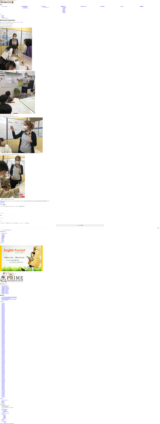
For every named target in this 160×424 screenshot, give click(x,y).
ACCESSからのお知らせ (5, 285)
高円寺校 (64, 11)
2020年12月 (3, 361)
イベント (3, 234)
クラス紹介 (3, 412)
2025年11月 (3, 311)
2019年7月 (3, 374)
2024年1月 (3, 329)
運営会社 (3, 401)
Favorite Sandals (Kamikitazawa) (6, 298)
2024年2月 (3, 328)
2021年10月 (3, 352)
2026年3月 (3, 307)
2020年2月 (3, 368)
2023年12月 (3, 330)
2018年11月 (3, 380)
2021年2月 (3, 359)
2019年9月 (3, 372)
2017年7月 (3, 394)
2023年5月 (3, 336)
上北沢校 (64, 8)
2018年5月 (3, 385)
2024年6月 (3, 325)
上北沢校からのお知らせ (5, 287)
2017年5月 (3, 396)
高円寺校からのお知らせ (5, 293)
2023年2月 (3, 338)
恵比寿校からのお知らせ (5, 290)
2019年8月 (3, 373)
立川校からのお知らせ (5, 291)
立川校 (21, 22)
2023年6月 (3, 335)
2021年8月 (3, 354)
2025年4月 (3, 316)
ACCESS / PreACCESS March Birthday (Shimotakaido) (9, 297)
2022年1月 (3, 349)
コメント (2, 213)
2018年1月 (3, 389)
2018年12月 (3, 379)
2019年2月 (3, 377)
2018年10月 (3, 381)
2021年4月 (3, 357)
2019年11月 (3, 370)
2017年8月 (3, 393)
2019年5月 (3, 375)
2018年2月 (3, 388)
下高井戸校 (64, 7)
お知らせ (3, 419)
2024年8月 (3, 323)
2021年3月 (3, 358)
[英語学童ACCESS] (6, 3)
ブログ (3, 420)
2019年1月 (3, 378)
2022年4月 (3, 347)
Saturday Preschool (4, 233)
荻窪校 (64, 10)
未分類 (3, 238)
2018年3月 (3, 387)
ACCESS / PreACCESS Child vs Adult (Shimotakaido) (9, 299)
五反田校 (3, 236)
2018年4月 (3, 386)
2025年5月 (3, 315)
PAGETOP (1, 398)
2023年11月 (3, 331)
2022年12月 (3, 340)
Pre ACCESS (25, 7)
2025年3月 (3, 317)
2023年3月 (3, 337)
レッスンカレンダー (46, 7)
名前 (1, 215)
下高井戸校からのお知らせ (6, 288)
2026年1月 (3, 309)
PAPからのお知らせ (5, 286)
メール (1, 218)
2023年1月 (3, 339)
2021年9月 (3, 353)
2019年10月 (3, 371)
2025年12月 (3, 310)
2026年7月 (3, 304)
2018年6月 (3, 384)
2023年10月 (3, 332)
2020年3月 (3, 367)
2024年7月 (3, 324)
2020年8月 (3, 364)
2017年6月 (3, 395)
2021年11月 (3, 351)
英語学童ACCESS (6, 423)
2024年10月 (3, 321)
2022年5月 (3, 346)
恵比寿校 (64, 12)
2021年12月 (3, 350)
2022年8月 (3, 343)
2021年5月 (3, 356)
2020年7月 (3, 365)
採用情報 (3, 402)
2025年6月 (3, 314)
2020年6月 (3, 366)
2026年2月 (3, 308)
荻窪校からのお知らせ (5, 292)
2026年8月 (3, 303)
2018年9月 (3, 382)
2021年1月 (3, 360)
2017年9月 (3, 392)
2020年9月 (3, 363)
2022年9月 (3, 342)
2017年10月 (3, 391)
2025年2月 (3, 318)
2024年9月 (3, 322)
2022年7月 (3, 344)
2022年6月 (3, 345)
